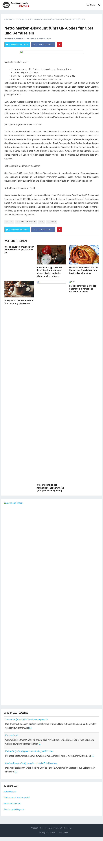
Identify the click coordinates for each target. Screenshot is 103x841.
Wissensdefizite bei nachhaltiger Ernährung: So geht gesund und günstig (50, 488)
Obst (42, 222)
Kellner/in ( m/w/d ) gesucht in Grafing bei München (29, 751)
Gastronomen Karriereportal (17, 797)
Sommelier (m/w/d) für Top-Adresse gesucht (26, 719)
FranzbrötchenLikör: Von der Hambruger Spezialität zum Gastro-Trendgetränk (83, 270)
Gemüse (10, 222)
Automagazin (10, 791)
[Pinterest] (59, 44)
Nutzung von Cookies (47, 833)
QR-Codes (52, 222)
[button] (91, 5)
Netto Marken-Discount (26, 222)
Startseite (9, 19)
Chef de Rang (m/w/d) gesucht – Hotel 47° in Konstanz (31, 763)
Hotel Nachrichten (12, 803)
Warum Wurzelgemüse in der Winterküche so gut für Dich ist (19, 250)
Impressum (63, 833)
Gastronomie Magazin (14, 809)
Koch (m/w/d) (11, 735)
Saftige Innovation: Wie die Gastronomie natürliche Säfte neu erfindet (82, 289)
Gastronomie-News (13, 38)
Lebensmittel (21, 19)
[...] (30, 728)
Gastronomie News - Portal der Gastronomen (54, 828)
